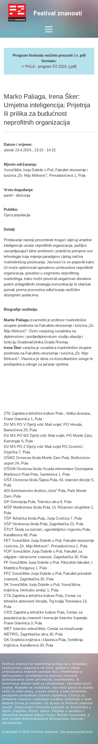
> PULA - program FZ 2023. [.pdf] (49, 66)
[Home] (17, 12)
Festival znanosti (57, 13)
